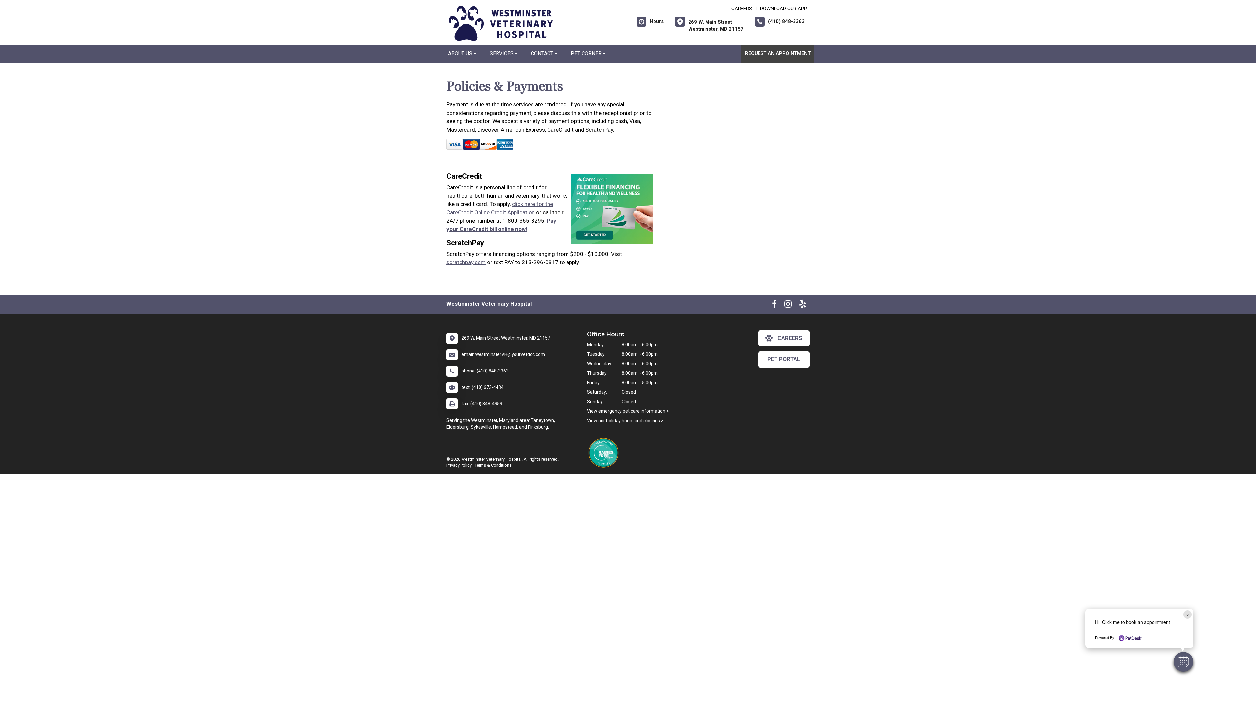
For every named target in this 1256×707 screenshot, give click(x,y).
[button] (1183, 662)
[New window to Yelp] (803, 305)
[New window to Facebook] (774, 305)
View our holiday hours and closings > (625, 420)
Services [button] (502, 53)
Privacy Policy (459, 465)
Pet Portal (783, 359)
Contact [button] (543, 53)
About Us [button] (461, 53)
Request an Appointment (778, 53)
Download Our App (783, 8)
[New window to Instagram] (788, 305)
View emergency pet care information (626, 411)
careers (789, 338)
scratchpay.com (466, 262)
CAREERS (741, 8)
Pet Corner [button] (587, 53)
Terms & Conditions (493, 465)
